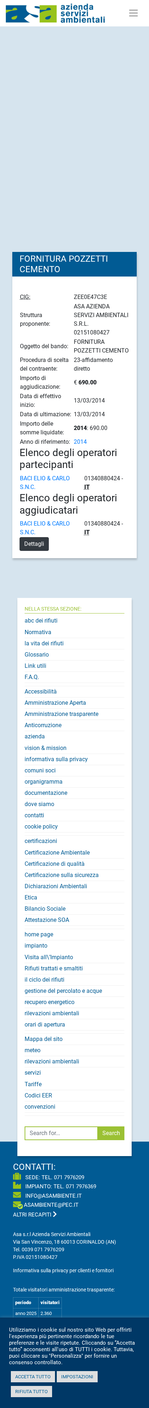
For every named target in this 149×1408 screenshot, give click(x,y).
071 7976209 (69, 1177)
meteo (33, 1050)
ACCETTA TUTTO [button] (33, 1376)
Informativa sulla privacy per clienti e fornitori (63, 1270)
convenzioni (40, 1106)
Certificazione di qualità (55, 863)
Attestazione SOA (47, 919)
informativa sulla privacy (56, 759)
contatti (34, 815)
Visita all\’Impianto (49, 957)
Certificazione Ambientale (57, 852)
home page (39, 934)
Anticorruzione (43, 725)
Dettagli (34, 543)
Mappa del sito (44, 1039)
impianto (36, 945)
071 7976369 (81, 1186)
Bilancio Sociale (45, 908)
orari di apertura (45, 1024)
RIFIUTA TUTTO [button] (31, 1391)
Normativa (38, 632)
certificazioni (41, 841)
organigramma (44, 781)
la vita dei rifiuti (44, 643)
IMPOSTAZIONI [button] (77, 1376)
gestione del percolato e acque (63, 990)
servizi (33, 1072)
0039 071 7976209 (43, 1249)
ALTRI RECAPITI (33, 1214)
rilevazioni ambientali (52, 1013)
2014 (80, 441)
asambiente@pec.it (51, 1205)
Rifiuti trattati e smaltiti (54, 968)
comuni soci (40, 770)
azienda (35, 736)
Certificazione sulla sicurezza (62, 875)
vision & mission (46, 748)
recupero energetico (49, 1002)
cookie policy (41, 826)
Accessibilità (41, 691)
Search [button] (111, 1133)
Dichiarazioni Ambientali (56, 886)
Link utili (35, 665)
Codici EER (38, 1095)
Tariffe (33, 1084)
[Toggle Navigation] (133, 13)
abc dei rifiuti (41, 620)
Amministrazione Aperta (55, 702)
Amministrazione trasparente (61, 714)
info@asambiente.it (53, 1196)
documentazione (46, 792)
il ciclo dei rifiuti (44, 979)
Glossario (37, 654)
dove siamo (39, 804)
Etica (31, 897)
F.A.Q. (32, 677)
